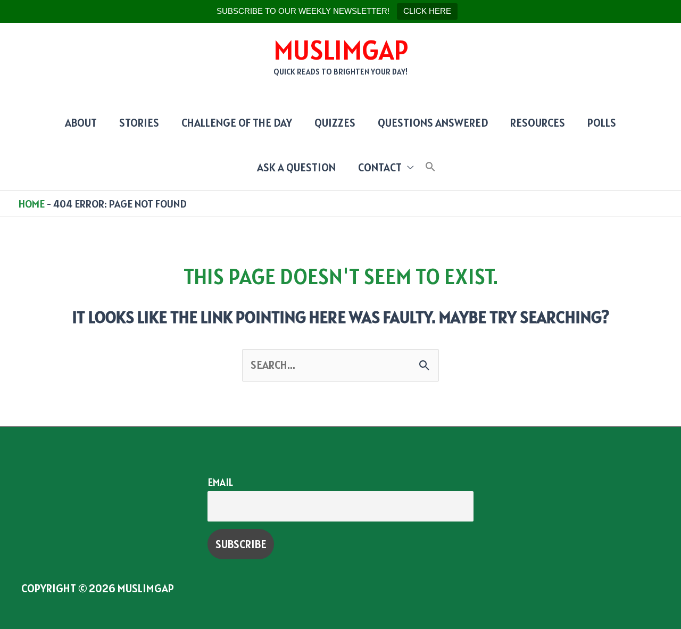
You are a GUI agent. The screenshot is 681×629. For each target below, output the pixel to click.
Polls (601, 122)
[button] (430, 167)
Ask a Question (296, 167)
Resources (537, 122)
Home (32, 204)
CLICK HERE (427, 10)
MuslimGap (340, 50)
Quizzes (334, 122)
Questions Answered (433, 122)
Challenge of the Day (236, 122)
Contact (380, 167)
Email (220, 482)
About (81, 122)
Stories (139, 122)
